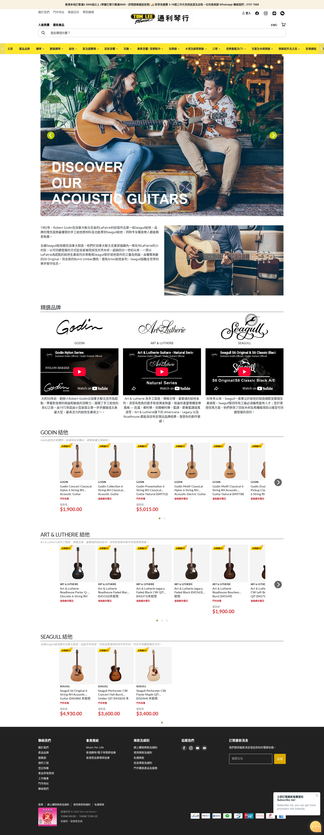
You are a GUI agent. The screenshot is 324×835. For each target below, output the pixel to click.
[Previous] (51, 135)
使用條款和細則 (81, 804)
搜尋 (40, 804)
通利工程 (43, 763)
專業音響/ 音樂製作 (149, 48)
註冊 (280, 759)
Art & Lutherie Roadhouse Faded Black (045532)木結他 (113, 592)
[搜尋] (43, 32)
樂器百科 (73, 12)
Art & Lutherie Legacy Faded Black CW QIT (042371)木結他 (150, 592)
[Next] (273, 135)
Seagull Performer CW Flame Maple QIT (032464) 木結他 (151, 694)
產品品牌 (24, 48)
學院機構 (88, 12)
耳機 (126, 48)
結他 (72, 48)
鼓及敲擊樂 (90, 48)
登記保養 (43, 768)
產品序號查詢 (46, 773)
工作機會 (43, 778)
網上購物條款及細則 (145, 747)
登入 (248, 13)
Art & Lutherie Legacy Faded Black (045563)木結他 (190, 592)
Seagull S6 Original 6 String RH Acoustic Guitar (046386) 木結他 (75, 694)
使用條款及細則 (143, 752)
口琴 (215, 48)
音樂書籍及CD (235, 48)
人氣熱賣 (44, 25)
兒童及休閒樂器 (261, 48)
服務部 (42, 757)
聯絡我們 (43, 788)
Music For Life (95, 747)
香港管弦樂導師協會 (98, 757)
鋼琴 (39, 48)
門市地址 (58, 12)
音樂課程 (311, 48)
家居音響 (110, 48)
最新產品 (58, 25)
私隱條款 (139, 757)
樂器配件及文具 (288, 48)
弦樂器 (173, 48)
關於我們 (44, 12)
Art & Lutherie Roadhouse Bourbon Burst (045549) (225, 592)
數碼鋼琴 (55, 48)
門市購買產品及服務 (145, 768)
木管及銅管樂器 (194, 48)
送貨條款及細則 (143, 763)
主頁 (10, 48)
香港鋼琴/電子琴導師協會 (101, 752)
